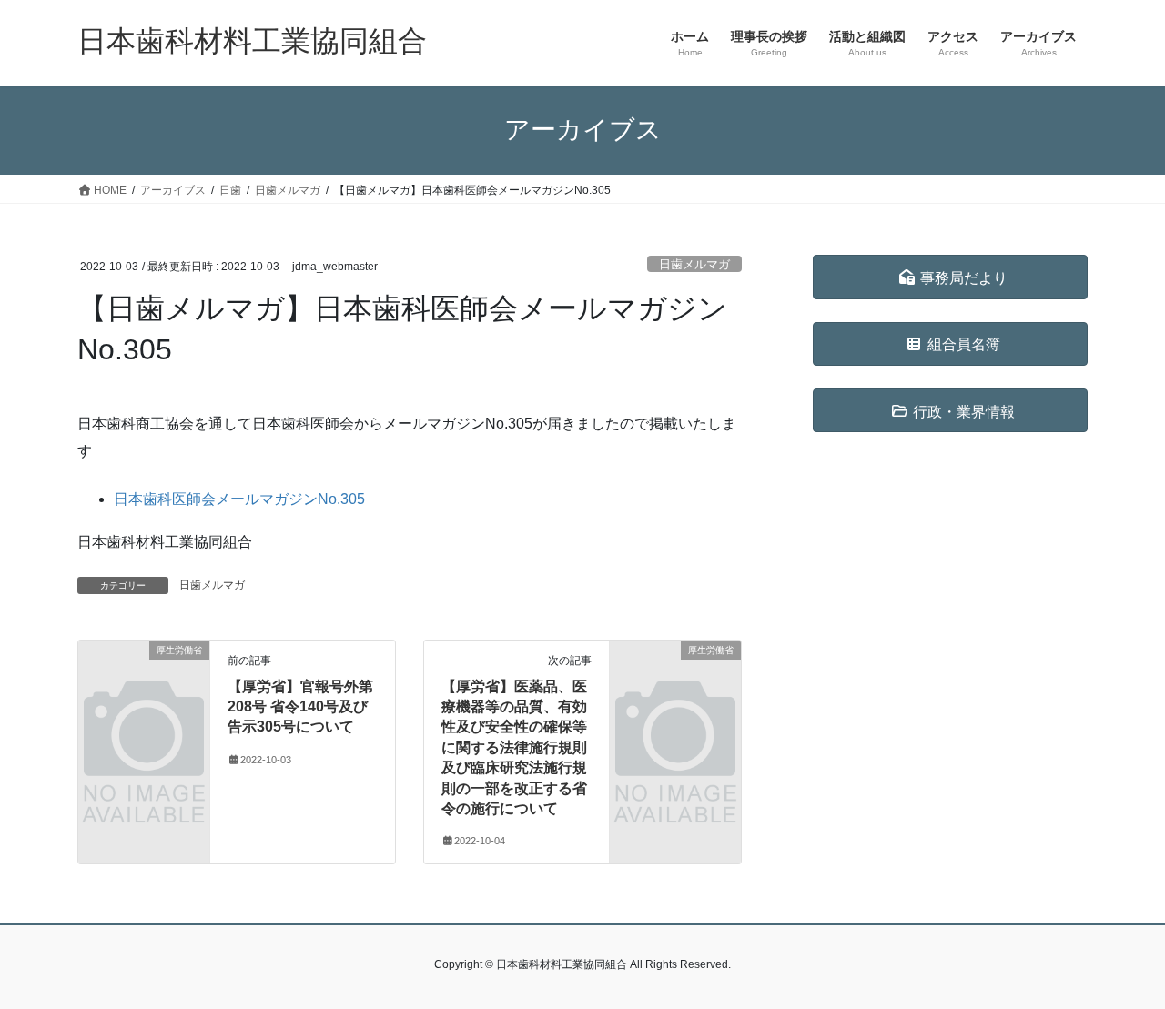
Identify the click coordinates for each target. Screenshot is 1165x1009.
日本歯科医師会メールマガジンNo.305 (239, 499)
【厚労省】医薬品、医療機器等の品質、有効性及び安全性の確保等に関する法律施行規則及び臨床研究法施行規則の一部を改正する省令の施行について (514, 747)
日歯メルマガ (694, 264)
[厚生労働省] (143, 679)
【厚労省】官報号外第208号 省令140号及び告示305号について (300, 707)
